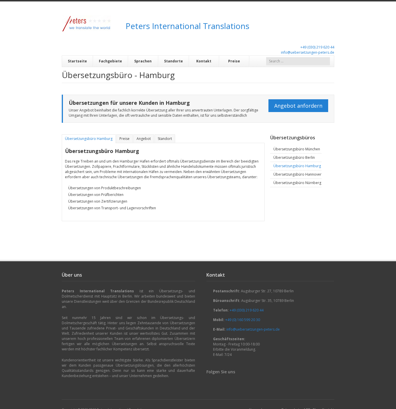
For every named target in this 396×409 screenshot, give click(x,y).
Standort (165, 138)
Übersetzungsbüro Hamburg (88, 138)
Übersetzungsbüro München (296, 149)
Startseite (77, 61)
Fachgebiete (110, 61)
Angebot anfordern (298, 105)
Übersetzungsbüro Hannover (297, 174)
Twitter (227, 382)
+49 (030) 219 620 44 (317, 47)
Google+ (218, 382)
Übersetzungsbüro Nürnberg (297, 182)
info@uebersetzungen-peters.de (307, 52)
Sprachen (143, 61)
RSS (235, 382)
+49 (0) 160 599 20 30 (242, 319)
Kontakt (203, 61)
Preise (234, 61)
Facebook (209, 382)
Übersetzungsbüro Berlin (294, 157)
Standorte (173, 61)
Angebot (144, 138)
